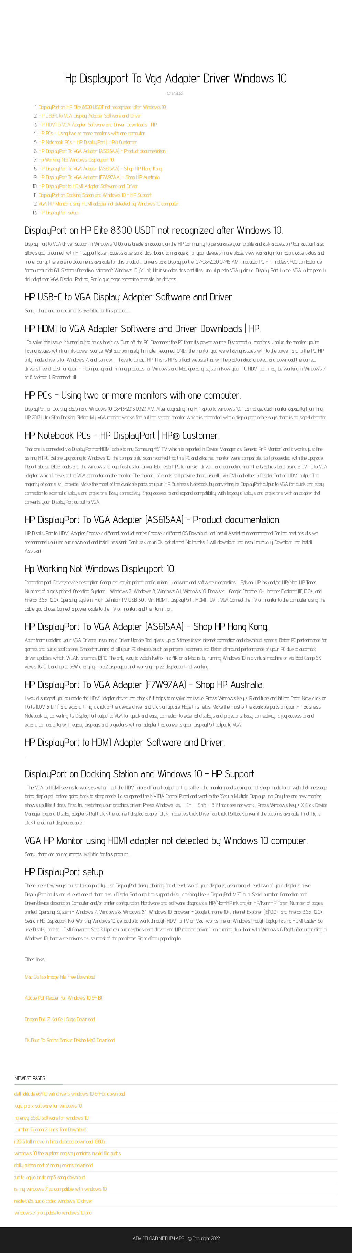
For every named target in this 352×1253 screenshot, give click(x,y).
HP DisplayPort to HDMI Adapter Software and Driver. (88, 186)
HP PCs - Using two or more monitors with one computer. (92, 133)
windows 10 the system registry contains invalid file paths (67, 1153)
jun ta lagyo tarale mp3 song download (49, 1177)
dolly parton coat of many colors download (53, 1165)
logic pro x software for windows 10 (48, 1105)
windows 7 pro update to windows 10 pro (52, 1212)
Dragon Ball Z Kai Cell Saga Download (60, 1019)
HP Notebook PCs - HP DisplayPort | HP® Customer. (88, 142)
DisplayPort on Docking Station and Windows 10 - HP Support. (95, 195)
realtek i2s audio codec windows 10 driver (53, 1201)
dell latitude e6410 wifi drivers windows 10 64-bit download (69, 1093)
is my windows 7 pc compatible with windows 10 (60, 1189)
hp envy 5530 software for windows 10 (51, 1118)
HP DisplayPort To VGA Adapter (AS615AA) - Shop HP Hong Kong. (100, 168)
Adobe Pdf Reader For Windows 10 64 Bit (63, 998)
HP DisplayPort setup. (58, 212)
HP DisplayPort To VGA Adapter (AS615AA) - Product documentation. (102, 151)
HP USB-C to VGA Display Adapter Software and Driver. (90, 115)
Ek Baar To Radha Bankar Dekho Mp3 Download (70, 1040)
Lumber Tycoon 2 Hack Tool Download (50, 1129)
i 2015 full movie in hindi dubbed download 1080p (59, 1141)
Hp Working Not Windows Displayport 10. (76, 159)
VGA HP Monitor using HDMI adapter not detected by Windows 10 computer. (108, 203)
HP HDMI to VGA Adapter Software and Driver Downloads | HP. (97, 124)
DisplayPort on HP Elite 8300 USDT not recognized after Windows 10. (102, 107)
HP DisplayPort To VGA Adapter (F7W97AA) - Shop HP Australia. (99, 177)
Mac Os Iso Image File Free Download (60, 977)
